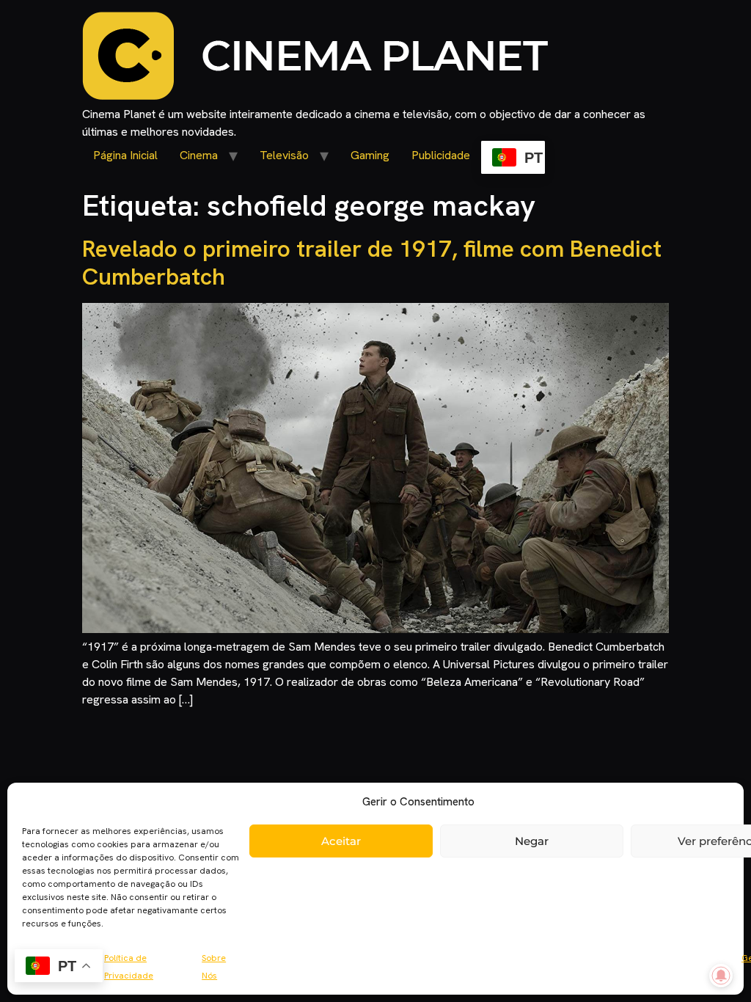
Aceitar (341, 841)
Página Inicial (125, 155)
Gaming (370, 155)
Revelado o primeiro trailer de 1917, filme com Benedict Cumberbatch (372, 262)
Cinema (199, 155)
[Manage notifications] (721, 975)
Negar (532, 841)
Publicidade (440, 155)
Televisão (284, 155)
